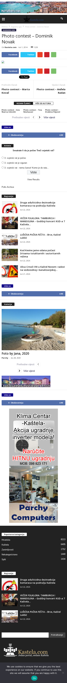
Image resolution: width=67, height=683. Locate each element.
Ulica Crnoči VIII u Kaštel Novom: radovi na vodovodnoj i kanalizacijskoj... (42, 268)
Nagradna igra (9, 30)
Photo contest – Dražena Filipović (52, 111)
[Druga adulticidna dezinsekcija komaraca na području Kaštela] (10, 207)
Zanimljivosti (7, 549)
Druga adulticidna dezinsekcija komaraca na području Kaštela (37, 204)
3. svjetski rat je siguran (15, 163)
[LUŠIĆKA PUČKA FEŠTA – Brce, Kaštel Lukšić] (10, 239)
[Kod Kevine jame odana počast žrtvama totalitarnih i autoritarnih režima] (10, 255)
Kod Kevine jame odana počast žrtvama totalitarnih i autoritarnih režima (40, 253)
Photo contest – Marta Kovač (16, 91)
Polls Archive (8, 187)
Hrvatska (6, 540)
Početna (5, 27)
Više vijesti (48, 117)
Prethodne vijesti (22, 117)
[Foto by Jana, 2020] (33, 329)
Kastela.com (10, 47)
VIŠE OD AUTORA (43, 103)
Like (61, 135)
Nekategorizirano (9, 554)
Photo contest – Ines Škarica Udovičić (11, 111)
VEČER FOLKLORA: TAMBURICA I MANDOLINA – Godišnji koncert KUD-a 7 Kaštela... (42, 221)
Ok (34, 678)
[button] (62, 19)
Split (4, 559)
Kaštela (5, 545)
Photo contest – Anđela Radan (51, 91)
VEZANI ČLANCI (23, 103)
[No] (63, 672)
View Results (33, 179)
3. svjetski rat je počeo (15, 158)
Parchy (5, 358)
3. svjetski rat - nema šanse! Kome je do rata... (26, 168)
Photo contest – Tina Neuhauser (32, 111)
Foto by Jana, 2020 (15, 353)
